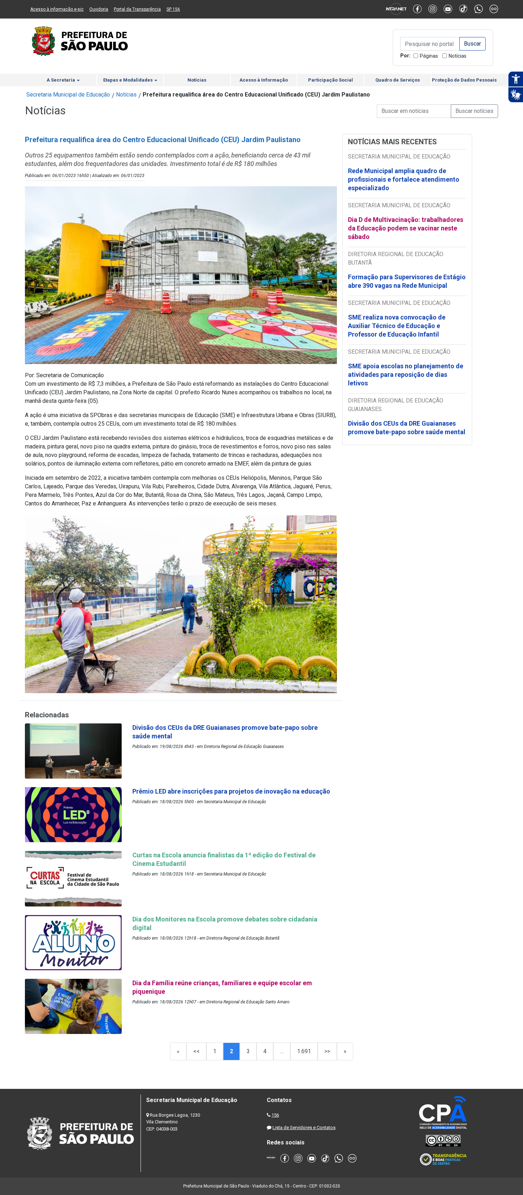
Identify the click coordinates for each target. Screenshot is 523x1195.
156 (275, 1115)
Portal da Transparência (137, 9)
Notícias (457, 56)
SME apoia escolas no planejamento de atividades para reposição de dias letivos (405, 374)
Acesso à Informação (263, 80)
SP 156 (173, 9)
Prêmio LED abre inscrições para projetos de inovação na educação (232, 791)
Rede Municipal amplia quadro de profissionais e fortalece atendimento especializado (403, 179)
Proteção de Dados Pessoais (464, 80)
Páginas (429, 56)
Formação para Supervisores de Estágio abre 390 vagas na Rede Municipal (407, 281)
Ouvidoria (98, 9)
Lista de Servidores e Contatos (304, 1127)
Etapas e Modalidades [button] (128, 80)
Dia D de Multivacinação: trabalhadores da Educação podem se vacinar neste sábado (405, 228)
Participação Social (330, 80)
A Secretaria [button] (61, 80)
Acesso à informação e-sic (57, 9)
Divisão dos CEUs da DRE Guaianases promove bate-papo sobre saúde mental (406, 428)
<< (196, 1051)
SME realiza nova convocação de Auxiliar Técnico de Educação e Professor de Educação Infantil (396, 325)
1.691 (304, 1051)
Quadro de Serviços (397, 80)
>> (327, 1051)
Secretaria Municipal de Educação (68, 94)
